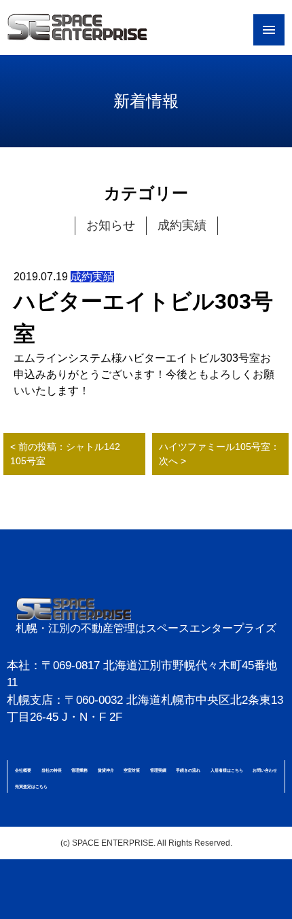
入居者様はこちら (227, 770)
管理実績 (158, 770)
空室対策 (132, 770)
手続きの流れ (188, 770)
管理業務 (79, 770)
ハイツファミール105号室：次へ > (219, 453)
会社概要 (23, 770)
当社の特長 (51, 770)
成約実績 (182, 225)
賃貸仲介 (106, 770)
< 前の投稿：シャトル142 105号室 (70, 453)
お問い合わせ (265, 770)
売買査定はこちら (31, 787)
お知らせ (110, 225)
